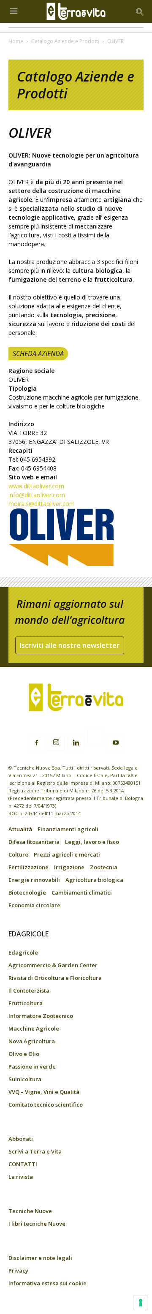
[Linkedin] (76, 743)
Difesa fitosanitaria (34, 842)
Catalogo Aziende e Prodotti (65, 41)
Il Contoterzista (28, 990)
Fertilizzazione (28, 867)
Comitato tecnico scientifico (45, 1104)
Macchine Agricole (33, 1028)
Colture (18, 854)
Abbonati (20, 1139)
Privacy (18, 1270)
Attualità (20, 829)
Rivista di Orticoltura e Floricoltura (55, 978)
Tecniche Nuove (30, 1211)
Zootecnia (103, 867)
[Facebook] (36, 743)
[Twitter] (95, 738)
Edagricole (23, 952)
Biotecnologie (27, 892)
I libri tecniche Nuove (36, 1223)
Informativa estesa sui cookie (47, 1283)
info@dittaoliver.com (36, 495)
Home (15, 41)
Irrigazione (69, 867)
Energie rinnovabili (34, 880)
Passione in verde (32, 1066)
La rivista (20, 1177)
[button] (140, 11)
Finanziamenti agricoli (68, 829)
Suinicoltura (24, 1079)
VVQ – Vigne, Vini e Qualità (43, 1092)
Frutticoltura (25, 1003)
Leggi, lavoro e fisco (92, 842)
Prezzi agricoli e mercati (67, 854)
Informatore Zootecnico (40, 1016)
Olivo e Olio (23, 1054)
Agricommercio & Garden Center (53, 965)
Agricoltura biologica (94, 880)
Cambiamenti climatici (82, 892)
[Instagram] (56, 742)
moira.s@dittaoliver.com (41, 504)
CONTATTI (22, 1164)
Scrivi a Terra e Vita (35, 1151)
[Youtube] (115, 743)
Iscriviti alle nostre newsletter (69, 645)
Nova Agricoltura (31, 1041)
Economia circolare (34, 905)
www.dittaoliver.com (36, 486)
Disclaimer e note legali (40, 1258)
